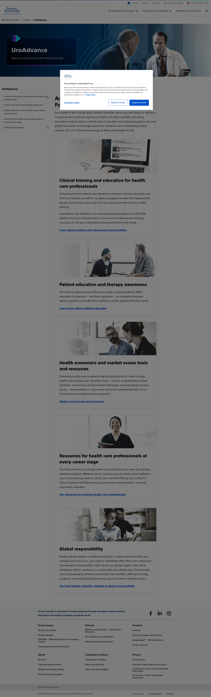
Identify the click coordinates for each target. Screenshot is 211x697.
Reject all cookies (118, 102)
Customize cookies (71, 102)
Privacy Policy (90, 95)
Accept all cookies (139, 102)
